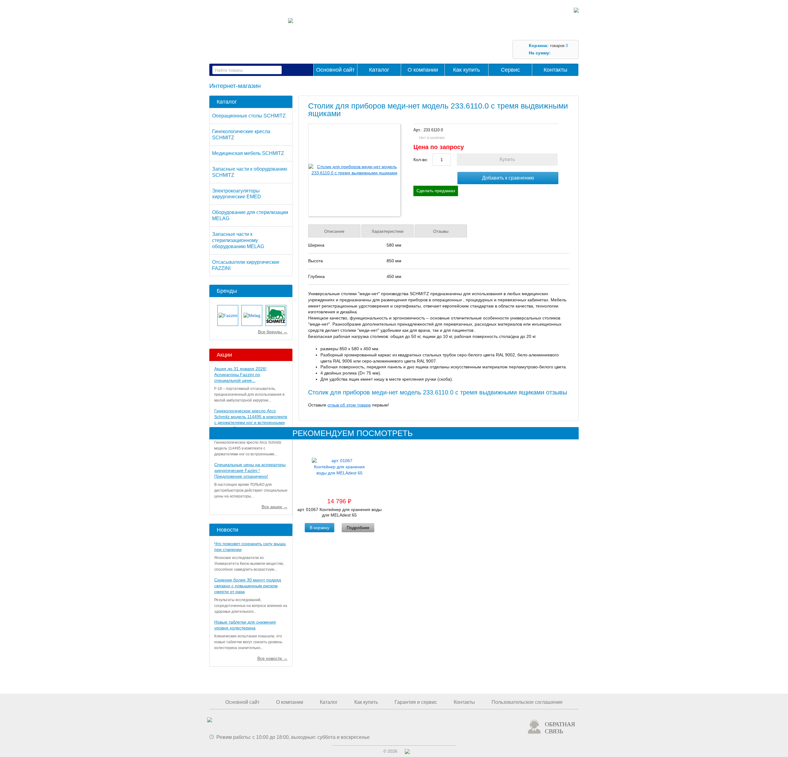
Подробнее (358, 527)
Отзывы (440, 231)
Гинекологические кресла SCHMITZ (241, 134)
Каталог (379, 70)
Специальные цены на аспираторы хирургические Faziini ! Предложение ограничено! (250, 470)
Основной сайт (335, 70)
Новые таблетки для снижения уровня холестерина (245, 625)
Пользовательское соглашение (527, 702)
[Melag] (251, 315)
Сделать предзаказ (435, 190)
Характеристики (388, 231)
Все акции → (274, 506)
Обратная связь (560, 727)
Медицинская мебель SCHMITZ (248, 153)
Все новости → (272, 658)
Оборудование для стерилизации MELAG (250, 215)
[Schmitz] (275, 315)
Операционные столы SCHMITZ (249, 115)
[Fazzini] (227, 315)
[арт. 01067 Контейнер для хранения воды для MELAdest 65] (339, 468)
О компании (423, 70)
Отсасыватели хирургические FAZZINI (245, 265)
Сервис (510, 70)
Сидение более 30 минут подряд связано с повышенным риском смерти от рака (247, 585)
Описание (334, 231)
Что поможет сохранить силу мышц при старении (250, 546)
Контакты (555, 70)
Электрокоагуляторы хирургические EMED (236, 194)
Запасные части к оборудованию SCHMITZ (249, 172)
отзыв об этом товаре (349, 404)
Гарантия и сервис (416, 702)
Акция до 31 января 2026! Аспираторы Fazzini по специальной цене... (240, 374)
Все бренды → (272, 331)
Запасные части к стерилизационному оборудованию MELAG (238, 240)
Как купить (466, 70)
